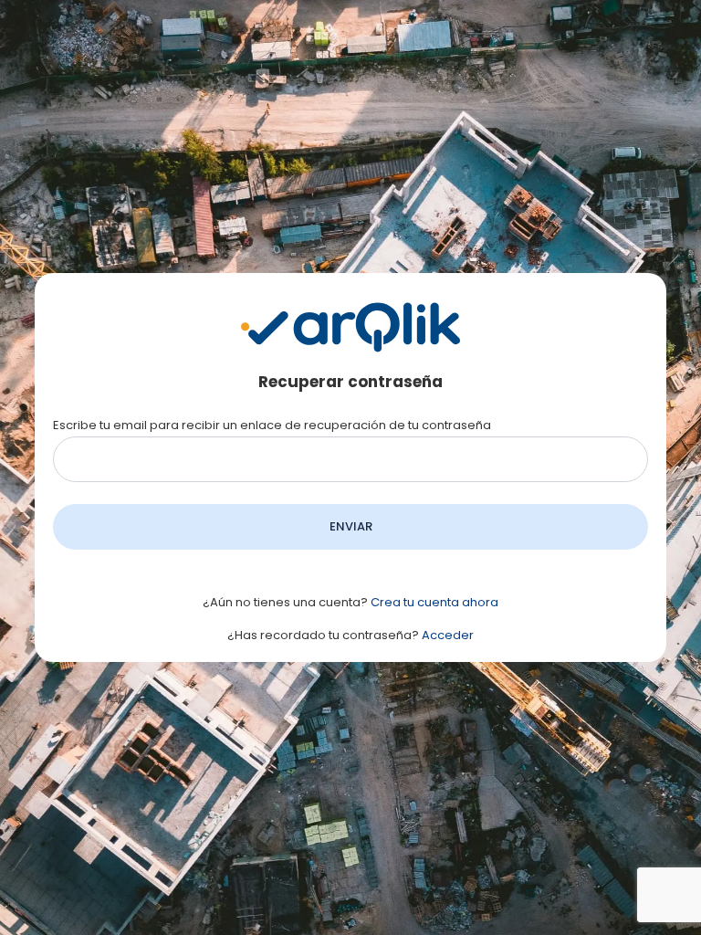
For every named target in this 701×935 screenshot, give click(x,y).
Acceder (448, 635)
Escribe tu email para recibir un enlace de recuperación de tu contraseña (272, 425)
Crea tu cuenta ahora (434, 602)
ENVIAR (351, 526)
